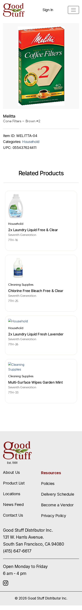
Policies (48, 483)
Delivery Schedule (57, 494)
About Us (11, 472)
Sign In (48, 10)
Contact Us (13, 515)
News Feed (13, 504)
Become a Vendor (57, 505)
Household (30, 142)
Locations (11, 493)
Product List (13, 483)
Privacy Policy (53, 515)
